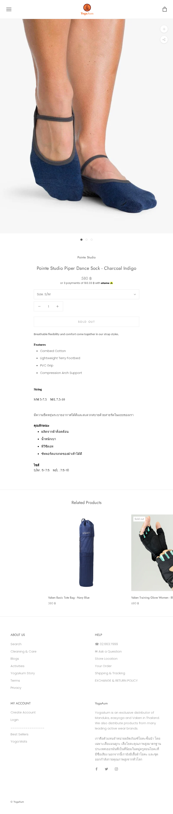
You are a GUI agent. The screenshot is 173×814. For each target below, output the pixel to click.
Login (15, 719)
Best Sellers (19, 734)
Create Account (23, 712)
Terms (15, 680)
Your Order (103, 666)
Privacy (16, 687)
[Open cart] (165, 9)
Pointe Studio (86, 257)
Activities (17, 666)
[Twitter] (106, 769)
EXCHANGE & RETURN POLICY (116, 680)
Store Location (106, 658)
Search (16, 644)
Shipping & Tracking (110, 673)
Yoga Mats (19, 741)
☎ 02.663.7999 (106, 644)
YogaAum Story (23, 673)
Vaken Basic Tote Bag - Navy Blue (68, 597)
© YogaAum (17, 802)
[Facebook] (96, 769)
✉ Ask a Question (108, 651)
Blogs (15, 658)
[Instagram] (116, 769)
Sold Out (86, 322)
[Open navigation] (8, 9)
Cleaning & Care (23, 651)
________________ (27, 727)
